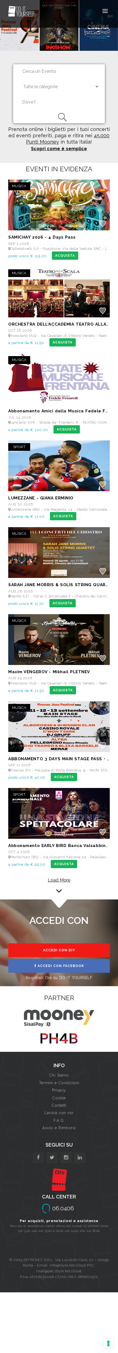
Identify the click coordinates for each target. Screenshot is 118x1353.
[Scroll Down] (59, 888)
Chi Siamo (59, 1075)
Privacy (59, 1090)
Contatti (59, 1105)
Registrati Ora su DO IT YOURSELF (59, 977)
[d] (66, 1157)
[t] (52, 1157)
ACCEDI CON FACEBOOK (60, 966)
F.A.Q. (59, 1120)
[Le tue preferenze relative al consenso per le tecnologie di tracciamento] (108, 1343)
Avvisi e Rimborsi (59, 1128)
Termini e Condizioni (59, 1083)
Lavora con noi (59, 1113)
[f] (38, 1157)
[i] (80, 1157)
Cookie (59, 1098)
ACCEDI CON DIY (59, 950)
